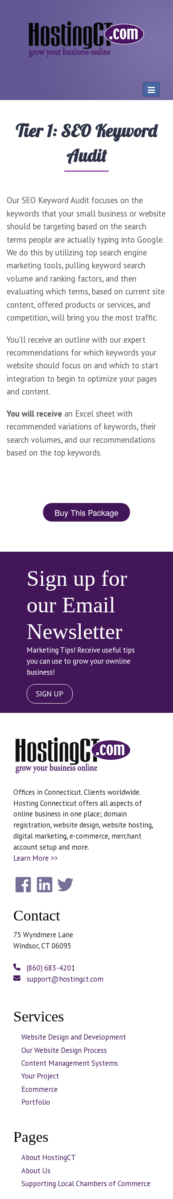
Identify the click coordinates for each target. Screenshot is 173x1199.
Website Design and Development (73, 1037)
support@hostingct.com (64, 979)
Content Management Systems (69, 1063)
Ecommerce (39, 1089)
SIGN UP (49, 694)
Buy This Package (86, 512)
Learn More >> (35, 858)
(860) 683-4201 (50, 968)
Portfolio (35, 1102)
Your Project (40, 1076)
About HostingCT (48, 1157)
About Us (36, 1171)
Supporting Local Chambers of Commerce (85, 1183)
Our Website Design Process (64, 1050)
